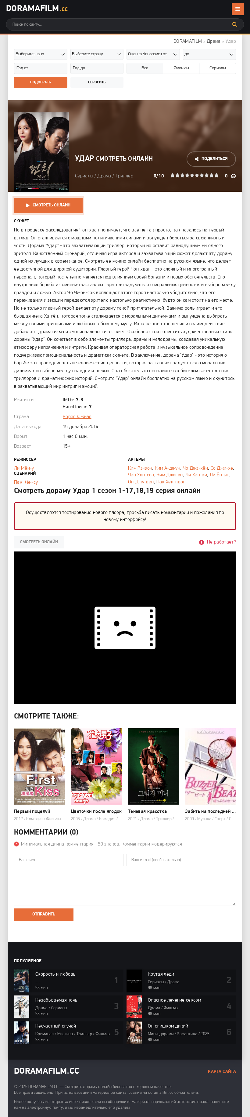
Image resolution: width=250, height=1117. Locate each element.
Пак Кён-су (26, 482)
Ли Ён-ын (220, 475)
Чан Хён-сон (141, 475)
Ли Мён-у (24, 468)
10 (216, 175)
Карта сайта (222, 1071)
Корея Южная (77, 416)
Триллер (124, 176)
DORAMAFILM (187, 41)
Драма (214, 41)
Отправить (43, 914)
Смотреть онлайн (51, 205)
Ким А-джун (167, 468)
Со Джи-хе (222, 468)
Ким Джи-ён (170, 475)
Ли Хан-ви (196, 475)
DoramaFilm (37, 9)
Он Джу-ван (141, 482)
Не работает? (221, 542)
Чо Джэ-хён (195, 468)
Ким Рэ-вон (140, 468)
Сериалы (84, 176)
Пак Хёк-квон (171, 482)
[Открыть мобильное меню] (238, 9)
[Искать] (235, 24)
